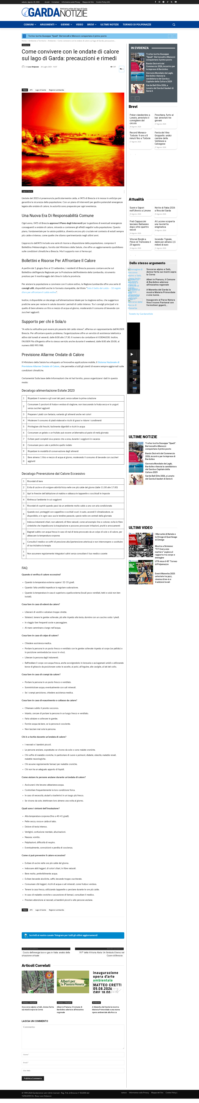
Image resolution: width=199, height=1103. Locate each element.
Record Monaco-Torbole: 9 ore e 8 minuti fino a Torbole (140, 135)
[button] (173, 24)
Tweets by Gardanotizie (141, 314)
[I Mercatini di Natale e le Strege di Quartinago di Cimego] (141, 539)
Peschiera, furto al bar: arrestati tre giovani (164, 118)
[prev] (170, 36)
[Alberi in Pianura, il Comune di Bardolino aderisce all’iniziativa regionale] (73, 982)
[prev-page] (133, 98)
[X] (171, 2)
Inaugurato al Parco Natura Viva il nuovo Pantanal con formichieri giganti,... (160, 302)
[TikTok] (167, 2)
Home (24, 41)
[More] (52, 81)
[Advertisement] (133, 12)
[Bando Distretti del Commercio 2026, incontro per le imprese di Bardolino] (137, 67)
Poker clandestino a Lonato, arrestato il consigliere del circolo (140, 119)
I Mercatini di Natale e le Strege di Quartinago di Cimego (166, 537)
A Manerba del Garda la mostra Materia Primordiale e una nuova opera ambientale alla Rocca (106, 1009)
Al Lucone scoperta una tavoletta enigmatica (165, 224)
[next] (174, 36)
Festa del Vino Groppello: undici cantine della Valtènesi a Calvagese (163, 138)
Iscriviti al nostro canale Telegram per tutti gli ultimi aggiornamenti (63, 935)
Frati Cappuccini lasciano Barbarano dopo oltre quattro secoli (139, 225)
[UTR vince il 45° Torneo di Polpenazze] (141, 566)
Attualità (136, 199)
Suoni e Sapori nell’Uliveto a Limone (140, 209)
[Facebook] (155, 2)
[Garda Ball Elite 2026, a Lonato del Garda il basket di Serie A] (137, 88)
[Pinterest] (38, 81)
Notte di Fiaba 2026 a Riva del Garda (165, 209)
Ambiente (52, 41)
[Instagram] (159, 2)
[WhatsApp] (45, 81)
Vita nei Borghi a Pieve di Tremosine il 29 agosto (140, 242)
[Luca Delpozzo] (23, 66)
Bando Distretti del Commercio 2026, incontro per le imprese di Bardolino (160, 66)
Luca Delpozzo (33, 67)
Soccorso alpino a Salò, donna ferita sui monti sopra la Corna (161, 272)
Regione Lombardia (56, 90)
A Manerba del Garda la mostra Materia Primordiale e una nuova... (160, 292)
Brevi (133, 107)
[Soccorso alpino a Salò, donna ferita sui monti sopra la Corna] (38, 982)
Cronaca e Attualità (29, 1003)
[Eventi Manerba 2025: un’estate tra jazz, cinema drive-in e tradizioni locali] (141, 578)
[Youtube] (175, 2)
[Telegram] (163, 2)
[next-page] (137, 98)
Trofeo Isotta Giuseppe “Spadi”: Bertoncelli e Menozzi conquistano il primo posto (67, 36)
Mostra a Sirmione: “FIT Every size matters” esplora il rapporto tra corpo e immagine (165, 552)
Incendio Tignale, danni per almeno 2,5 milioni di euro (165, 242)
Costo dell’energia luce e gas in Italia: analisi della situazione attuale (46, 954)
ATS (31, 90)
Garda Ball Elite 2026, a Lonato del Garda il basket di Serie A (160, 88)
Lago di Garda (40, 90)
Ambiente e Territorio (37, 41)
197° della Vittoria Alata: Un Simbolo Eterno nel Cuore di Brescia (101, 954)
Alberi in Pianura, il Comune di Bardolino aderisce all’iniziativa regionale (70, 1009)
